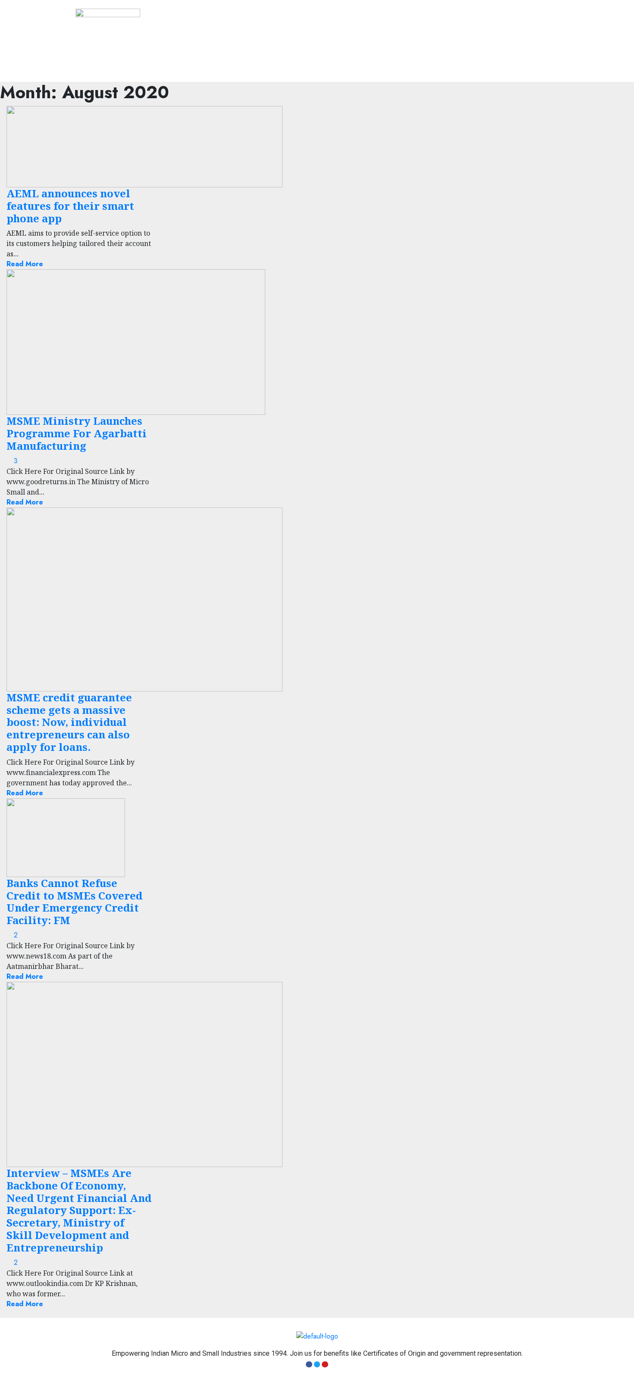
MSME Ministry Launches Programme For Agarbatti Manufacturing (76, 433)
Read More (24, 264)
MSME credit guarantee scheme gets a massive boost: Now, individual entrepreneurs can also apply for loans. (69, 722)
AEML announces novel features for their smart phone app (70, 205)
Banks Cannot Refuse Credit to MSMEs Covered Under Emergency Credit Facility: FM (74, 901)
